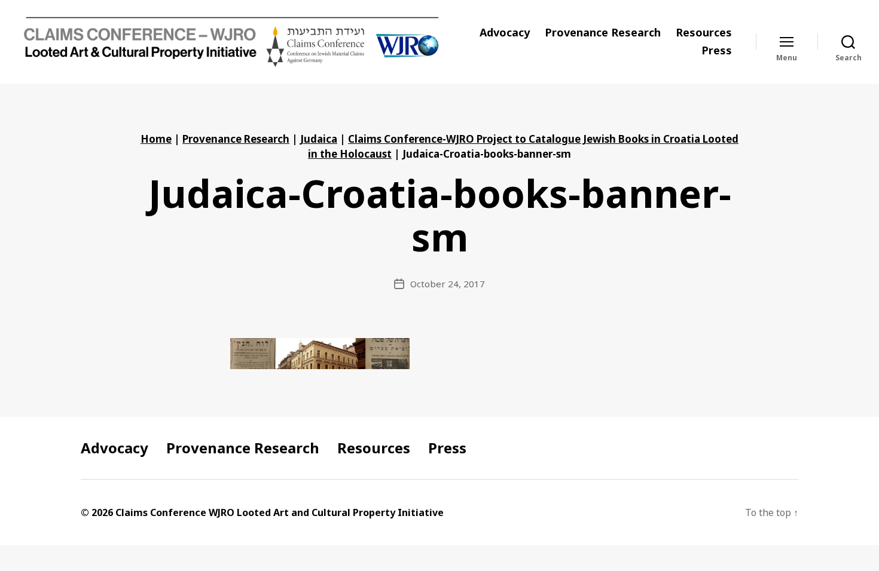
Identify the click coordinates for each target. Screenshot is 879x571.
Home (156, 139)
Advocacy (505, 32)
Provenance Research (603, 32)
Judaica (318, 139)
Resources (704, 32)
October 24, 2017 (447, 284)
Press (716, 50)
